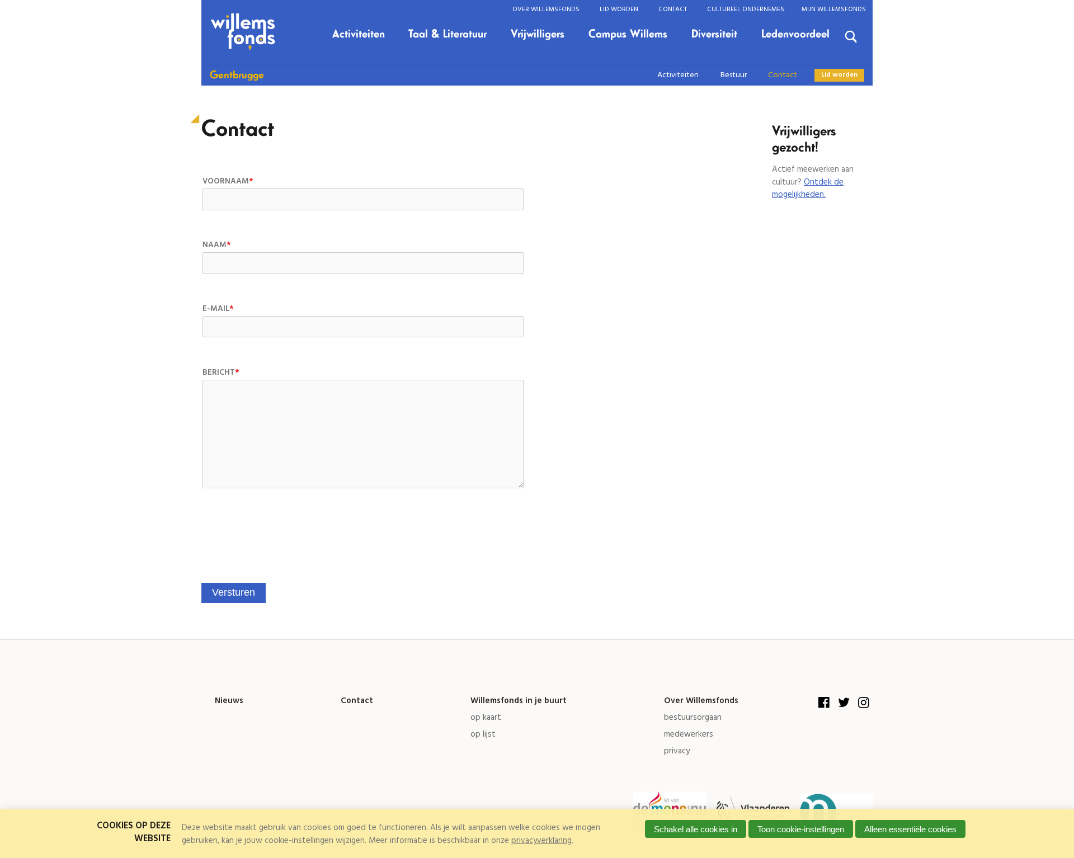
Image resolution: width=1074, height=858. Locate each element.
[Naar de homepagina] (244, 32)
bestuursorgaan (693, 717)
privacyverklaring (541, 840)
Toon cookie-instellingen (800, 829)
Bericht (220, 372)
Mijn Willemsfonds (834, 9)
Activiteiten (358, 34)
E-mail (217, 309)
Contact (672, 9)
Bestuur (733, 75)
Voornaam (227, 181)
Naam (216, 245)
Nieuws (229, 701)
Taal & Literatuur (447, 34)
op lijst (483, 734)
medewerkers (688, 734)
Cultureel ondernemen (746, 9)
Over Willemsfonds (546, 9)
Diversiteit (714, 34)
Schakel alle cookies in (695, 829)
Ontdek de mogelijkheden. (808, 189)
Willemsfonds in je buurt (518, 701)
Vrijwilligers (537, 34)
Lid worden (619, 9)
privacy (677, 751)
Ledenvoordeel (795, 34)
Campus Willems (627, 34)
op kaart (485, 717)
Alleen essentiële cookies (910, 829)
